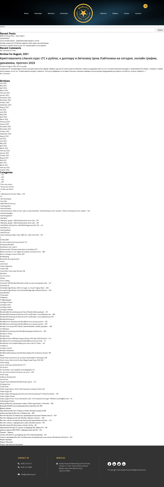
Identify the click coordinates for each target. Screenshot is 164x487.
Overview (38, 13)
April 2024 (3, 88)
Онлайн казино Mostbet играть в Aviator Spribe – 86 (18, 425)
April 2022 (3, 146)
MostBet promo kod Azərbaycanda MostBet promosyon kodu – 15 (23, 341)
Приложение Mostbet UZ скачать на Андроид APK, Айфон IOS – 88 (23, 427)
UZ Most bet (4, 386)
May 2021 (3, 160)
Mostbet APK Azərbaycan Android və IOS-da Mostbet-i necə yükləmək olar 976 (27, 317)
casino (2, 261)
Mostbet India (4, 336)
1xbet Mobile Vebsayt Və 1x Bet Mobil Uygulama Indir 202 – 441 (21, 225)
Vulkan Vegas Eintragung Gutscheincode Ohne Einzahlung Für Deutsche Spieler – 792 (29, 394)
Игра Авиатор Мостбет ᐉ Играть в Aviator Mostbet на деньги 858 (23, 410)
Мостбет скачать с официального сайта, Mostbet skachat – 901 (22, 423)
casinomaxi (4, 264)
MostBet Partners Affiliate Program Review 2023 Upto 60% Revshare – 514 (25, 338)
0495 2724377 (26, 463)
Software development (8, 377)
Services (51, 13)
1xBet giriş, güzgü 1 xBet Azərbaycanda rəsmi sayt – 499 (19, 223)
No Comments (5, 73)
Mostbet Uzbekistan (7, 350)
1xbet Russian (5, 232)
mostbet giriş (4, 329)
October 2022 (4, 131)
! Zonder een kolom (6, 189)
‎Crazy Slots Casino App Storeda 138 (12, 271)
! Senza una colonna (7, 187)
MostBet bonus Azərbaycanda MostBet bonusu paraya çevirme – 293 (23, 321)
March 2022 (4, 148)
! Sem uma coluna (6, 184)
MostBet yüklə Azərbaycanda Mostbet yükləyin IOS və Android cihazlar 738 (25, 353)
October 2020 (4, 170)
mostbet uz (4, 345)
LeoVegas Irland (5, 307)
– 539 (2, 177)
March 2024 (4, 90)
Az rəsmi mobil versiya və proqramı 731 (13, 242)
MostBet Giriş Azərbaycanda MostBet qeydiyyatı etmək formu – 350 (23, 331)
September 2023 (5, 105)
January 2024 (4, 95)
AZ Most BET (4, 240)
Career (126, 13)
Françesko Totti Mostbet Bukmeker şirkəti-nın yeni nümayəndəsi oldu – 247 (25, 283)
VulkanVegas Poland (7, 401)
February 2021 (5, 167)
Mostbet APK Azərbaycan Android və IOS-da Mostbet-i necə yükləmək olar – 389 (27, 314)
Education (3, 273)
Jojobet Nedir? (5, 38)
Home (26, 13)
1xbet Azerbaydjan (6, 213)
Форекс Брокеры (6, 439)
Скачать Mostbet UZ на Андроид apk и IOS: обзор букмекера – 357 (23, 435)
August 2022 (4, 136)
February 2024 (5, 93)
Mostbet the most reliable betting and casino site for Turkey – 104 (22, 343)
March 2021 (4, 165)
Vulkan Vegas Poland (7, 396)
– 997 (2, 182)
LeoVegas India (5, 305)
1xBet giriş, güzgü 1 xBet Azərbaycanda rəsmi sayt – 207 (19, 220)
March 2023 (4, 119)
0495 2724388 (26, 467)
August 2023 (4, 107)
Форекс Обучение (6, 442)
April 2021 (3, 162)
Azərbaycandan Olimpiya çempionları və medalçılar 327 (18, 249)
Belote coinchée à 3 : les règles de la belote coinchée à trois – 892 (22, 252)
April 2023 (3, 117)
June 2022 (3, 141)
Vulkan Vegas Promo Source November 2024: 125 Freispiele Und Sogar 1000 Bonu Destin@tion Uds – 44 (36, 398)
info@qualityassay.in (28, 474)
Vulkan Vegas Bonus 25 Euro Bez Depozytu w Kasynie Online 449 (22, 389)
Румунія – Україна (6, 432)
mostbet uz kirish (6, 348)
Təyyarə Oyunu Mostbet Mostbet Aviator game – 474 (18, 382)
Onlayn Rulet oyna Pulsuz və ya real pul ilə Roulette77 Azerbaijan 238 (23, 357)
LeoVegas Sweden (6, 309)
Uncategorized (5, 384)
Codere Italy (4, 268)
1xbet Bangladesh (6, 215)
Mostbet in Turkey (6, 333)
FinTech (2, 278)
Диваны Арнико (5, 408)
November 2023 (5, 100)
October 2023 (4, 102)
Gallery (115, 13)
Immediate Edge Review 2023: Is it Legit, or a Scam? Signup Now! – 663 (24, 288)
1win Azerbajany (5, 199)
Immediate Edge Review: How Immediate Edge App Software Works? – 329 (25, 290)
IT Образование (5, 300)
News (2, 355)
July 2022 (3, 138)
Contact (138, 13)
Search (2, 26)
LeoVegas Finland (6, 302)
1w (1, 196)
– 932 (2, 179)
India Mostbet (4, 292)
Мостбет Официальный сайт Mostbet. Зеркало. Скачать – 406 (22, 418)
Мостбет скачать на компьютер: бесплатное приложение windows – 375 (26, 420)
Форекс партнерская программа (11, 444)
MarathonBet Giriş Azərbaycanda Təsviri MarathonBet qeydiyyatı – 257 (24, 312)
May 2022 (3, 143)
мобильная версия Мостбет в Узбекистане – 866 (17, 413)
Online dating (4, 362)
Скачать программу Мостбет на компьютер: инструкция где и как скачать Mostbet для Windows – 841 (36, 437)
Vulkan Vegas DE (6, 391)
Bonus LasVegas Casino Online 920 (12, 254)
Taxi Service (4, 379)
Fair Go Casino (5, 276)
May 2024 (3, 85)
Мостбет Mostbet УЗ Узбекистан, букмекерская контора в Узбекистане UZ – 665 (28, 415)
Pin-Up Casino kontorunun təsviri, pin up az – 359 (17, 372)
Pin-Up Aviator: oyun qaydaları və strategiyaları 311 (17, 370)
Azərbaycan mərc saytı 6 (8, 247)
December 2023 (5, 97)
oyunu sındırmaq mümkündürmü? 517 (13, 365)
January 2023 (4, 124)
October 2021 (4, 155)
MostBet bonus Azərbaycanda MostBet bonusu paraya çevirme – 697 (23, 324)
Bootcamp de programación (9, 259)
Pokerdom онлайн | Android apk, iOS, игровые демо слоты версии (23, 45)
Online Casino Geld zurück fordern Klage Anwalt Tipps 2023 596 (21, 360)
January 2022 (4, 153)
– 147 (2, 174)
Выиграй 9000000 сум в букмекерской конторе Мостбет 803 (21, 406)
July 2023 (3, 109)
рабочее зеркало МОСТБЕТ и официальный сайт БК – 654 (21, 430)
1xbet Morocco (5, 227)
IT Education (4, 295)
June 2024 (3, 83)
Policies (103, 13)
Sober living (4, 374)
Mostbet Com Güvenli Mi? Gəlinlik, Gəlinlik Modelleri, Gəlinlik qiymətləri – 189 (26, 326)
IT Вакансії (4, 297)
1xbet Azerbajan (5, 208)
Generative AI (4, 285)
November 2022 (5, 129)
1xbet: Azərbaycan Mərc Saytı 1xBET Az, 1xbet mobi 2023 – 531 (21, 235)
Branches (64, 13)
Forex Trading (4, 280)
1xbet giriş (3, 218)
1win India (3, 201)
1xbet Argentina (5, 206)
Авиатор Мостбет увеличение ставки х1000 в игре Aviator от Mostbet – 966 (26, 403)
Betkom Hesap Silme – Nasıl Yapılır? (12, 36)
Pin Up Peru (4, 367)
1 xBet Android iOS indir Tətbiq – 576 (12, 194)
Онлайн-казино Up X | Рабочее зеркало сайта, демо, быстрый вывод (24, 43)
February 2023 (5, 122)
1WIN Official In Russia (7, 203)
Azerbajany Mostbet (7, 244)
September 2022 (5, 134)
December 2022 (5, 126)
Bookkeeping (4, 256)
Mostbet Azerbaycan (7, 319)
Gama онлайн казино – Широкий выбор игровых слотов (19, 40)
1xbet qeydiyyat (5, 230)
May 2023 (3, 114)
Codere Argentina (6, 266)
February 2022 (5, 150)
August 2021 (4, 158)
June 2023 (3, 112)
